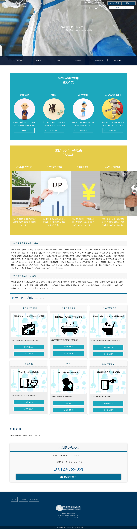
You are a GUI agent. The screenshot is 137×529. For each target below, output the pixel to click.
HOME (19, 60)
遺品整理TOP (28, 402)
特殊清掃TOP (28, 347)
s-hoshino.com (79, 527)
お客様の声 (117, 60)
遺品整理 (78, 60)
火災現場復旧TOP (108, 403)
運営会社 (88, 3)
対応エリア (128, 3)
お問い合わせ (121, 7)
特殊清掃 (39, 60)
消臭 (58, 60)
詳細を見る (24, 130)
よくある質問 (114, 3)
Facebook (35, 499)
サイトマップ (99, 3)
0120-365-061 (95, 8)
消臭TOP (68, 403)
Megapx (62, 527)
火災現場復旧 (98, 60)
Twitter (24, 499)
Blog (15, 499)
